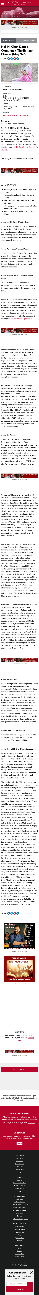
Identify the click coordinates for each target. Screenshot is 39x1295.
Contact (19, 1251)
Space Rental (19, 1188)
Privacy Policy (19, 1257)
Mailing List (19, 1199)
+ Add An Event (19, 1069)
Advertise (19, 1213)
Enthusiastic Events (19, 1210)
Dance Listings (8, 40)
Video (19, 1172)
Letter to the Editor (19, 1207)
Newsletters (20, 1238)
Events (19, 1180)
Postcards (19, 1161)
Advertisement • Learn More (19, 27)
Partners (19, 1240)
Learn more (31, 1123)
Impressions (19, 1158)
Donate (19, 1143)
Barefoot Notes (19, 1169)
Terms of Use (19, 1254)
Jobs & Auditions (19, 1186)
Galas (19, 1191)
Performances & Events (26, 40)
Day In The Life (19, 1164)
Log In (19, 1248)
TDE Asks (19, 1167)
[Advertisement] (19, 1008)
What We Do (19, 1232)
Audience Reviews (19, 1202)
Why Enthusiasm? (19, 1229)
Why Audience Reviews (20, 1205)
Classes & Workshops (19, 1183)
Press (19, 1235)
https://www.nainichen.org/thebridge (15, 115)
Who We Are (19, 1226)
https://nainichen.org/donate (20, 318)
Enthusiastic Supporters (20, 1219)
